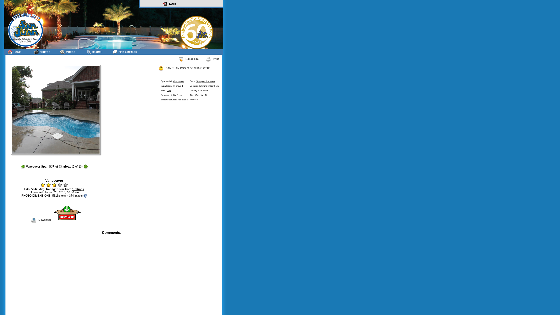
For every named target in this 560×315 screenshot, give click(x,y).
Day (169, 90)
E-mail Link (192, 59)
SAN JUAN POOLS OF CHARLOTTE (188, 68)
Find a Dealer (128, 52)
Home (17, 52)
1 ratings (78, 189)
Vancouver (178, 81)
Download (44, 219)
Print (216, 59)
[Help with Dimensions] (85, 195)
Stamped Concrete (205, 81)
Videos (70, 52)
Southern (214, 86)
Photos (45, 52)
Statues (194, 99)
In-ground (178, 86)
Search (97, 52)
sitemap (218, 236)
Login (172, 3)
